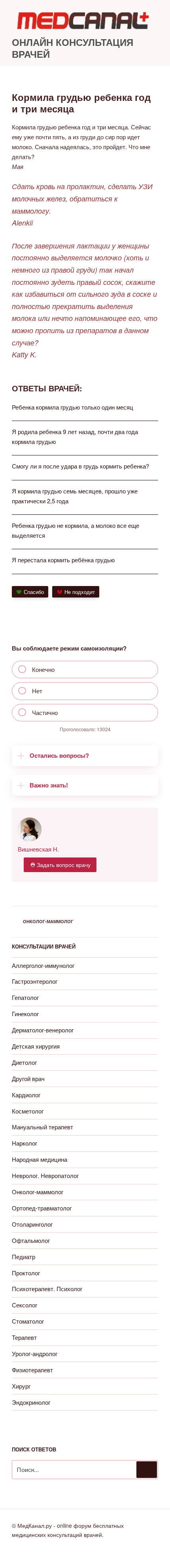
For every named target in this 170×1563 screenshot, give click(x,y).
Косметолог (27, 1111)
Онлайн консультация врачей (72, 48)
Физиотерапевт (32, 1370)
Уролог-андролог (34, 1353)
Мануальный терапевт (42, 1127)
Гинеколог (25, 1013)
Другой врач (28, 1078)
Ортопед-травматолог (42, 1208)
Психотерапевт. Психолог (47, 1288)
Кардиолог (26, 1095)
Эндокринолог (31, 1402)
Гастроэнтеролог (34, 981)
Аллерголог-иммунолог (43, 965)
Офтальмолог (31, 1240)
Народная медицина (39, 1159)
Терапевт (24, 1337)
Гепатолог (25, 997)
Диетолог (24, 1062)
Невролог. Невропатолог (45, 1175)
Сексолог (24, 1305)
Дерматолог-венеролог (43, 1030)
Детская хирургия (36, 1046)
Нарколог (24, 1143)
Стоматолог (28, 1321)
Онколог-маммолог (48, 921)
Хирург (21, 1386)
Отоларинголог (32, 1224)
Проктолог (26, 1273)
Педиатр (23, 1256)
